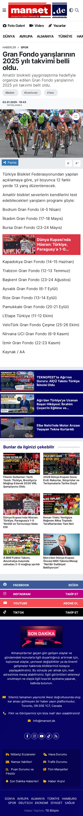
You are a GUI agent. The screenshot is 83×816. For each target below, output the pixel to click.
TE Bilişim (52, 810)
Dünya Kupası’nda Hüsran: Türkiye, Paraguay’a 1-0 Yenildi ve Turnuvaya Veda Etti (20, 522)
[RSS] (56, 736)
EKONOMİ (41, 803)
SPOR (24, 47)
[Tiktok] (49, 736)
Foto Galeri (16, 26)
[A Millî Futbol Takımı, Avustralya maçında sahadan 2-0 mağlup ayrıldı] (21, 544)
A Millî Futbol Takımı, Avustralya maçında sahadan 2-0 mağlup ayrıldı (21, 561)
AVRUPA (25, 36)
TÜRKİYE (65, 36)
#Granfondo (30, 92)
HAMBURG (69, 798)
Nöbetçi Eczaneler (23, 754)
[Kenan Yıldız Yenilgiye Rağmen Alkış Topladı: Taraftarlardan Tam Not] (61, 504)
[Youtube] (41, 736)
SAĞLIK (70, 803)
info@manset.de (44, 721)
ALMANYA (45, 36)
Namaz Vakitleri (21, 762)
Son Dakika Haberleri (24, 781)
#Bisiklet (9, 92)
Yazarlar (59, 26)
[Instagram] (34, 736)
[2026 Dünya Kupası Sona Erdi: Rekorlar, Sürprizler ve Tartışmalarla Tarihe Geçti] (61, 463)
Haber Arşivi (56, 781)
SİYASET (57, 803)
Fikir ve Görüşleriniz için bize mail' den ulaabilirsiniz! (44, 713)
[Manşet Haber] (37, 10)
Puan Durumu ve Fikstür (20, 771)
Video (39, 26)
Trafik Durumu (57, 762)
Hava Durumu (57, 754)
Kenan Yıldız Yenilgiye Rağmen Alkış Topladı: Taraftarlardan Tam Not (58, 521)
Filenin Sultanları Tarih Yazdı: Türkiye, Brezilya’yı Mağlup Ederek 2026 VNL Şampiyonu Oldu (20, 481)
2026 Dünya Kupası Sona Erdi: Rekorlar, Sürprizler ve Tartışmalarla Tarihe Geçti (61, 480)
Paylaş (12, 162)
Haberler (9, 47)
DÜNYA (9, 36)
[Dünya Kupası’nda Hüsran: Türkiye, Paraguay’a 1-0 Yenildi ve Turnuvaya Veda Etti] (21, 504)
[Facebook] (27, 736)
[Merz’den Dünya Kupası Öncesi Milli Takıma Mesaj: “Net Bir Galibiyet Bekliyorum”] (61, 544)
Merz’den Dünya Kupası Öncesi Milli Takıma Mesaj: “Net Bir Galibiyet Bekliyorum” (60, 562)
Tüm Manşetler (58, 769)
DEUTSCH (26, 803)
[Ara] (77, 10)
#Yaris (50, 92)
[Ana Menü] (4, 10)
